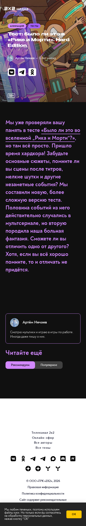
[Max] (53, 458)
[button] (78, 9)
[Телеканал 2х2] (33, 458)
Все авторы (43, 443)
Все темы (43, 448)
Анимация (17, 26)
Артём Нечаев (25, 58)
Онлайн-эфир (43, 438)
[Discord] (63, 458)
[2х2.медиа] (38, 468)
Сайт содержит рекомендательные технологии (43, 502)
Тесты (34, 26)
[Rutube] (73, 458)
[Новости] (58, 468)
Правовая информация (43, 487)
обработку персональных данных (30, 516)
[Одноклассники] (23, 458)
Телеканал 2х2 (43, 433)
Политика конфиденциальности (43, 493)
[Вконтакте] (13, 458)
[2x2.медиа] (43, 458)
